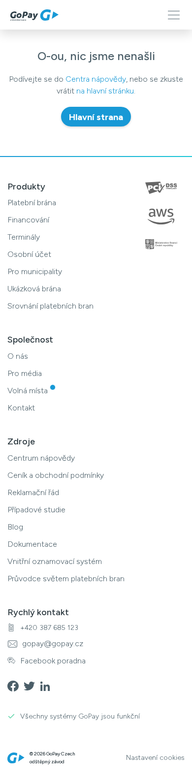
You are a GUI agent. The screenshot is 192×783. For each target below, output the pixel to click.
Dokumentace (32, 544)
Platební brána (31, 202)
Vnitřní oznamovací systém (54, 561)
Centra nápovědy (95, 79)
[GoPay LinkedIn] (48, 685)
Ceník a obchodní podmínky (55, 475)
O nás (17, 356)
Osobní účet (29, 254)
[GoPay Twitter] (32, 685)
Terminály (23, 237)
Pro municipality (34, 271)
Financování (28, 219)
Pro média (24, 373)
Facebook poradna (53, 660)
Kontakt (21, 407)
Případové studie (36, 509)
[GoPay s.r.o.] (34, 15)
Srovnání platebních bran (50, 306)
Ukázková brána (34, 288)
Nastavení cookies (155, 758)
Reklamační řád (33, 492)
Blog (15, 527)
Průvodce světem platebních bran (66, 578)
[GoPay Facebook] (15, 685)
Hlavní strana (96, 117)
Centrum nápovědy (41, 458)
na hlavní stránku (105, 90)
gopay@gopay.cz (52, 643)
